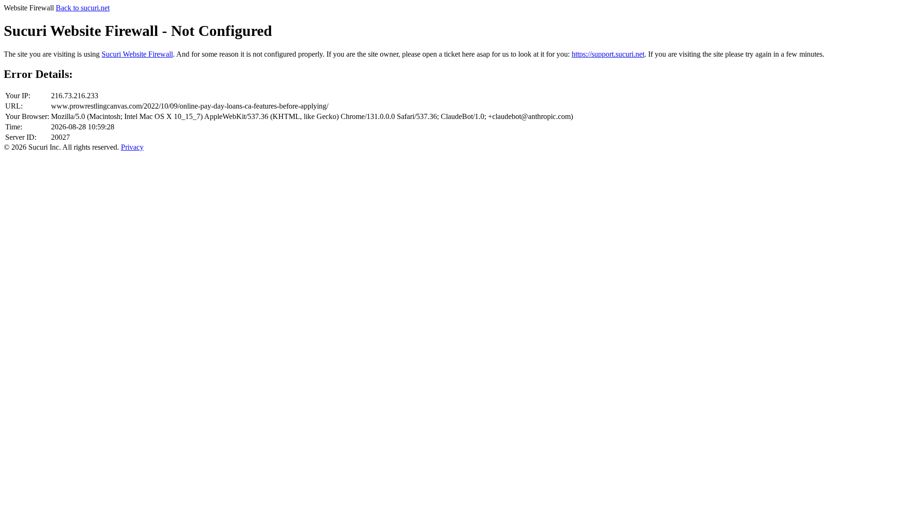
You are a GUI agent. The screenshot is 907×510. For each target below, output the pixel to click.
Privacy (132, 147)
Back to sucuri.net (83, 8)
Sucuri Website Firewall (137, 54)
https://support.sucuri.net (608, 54)
